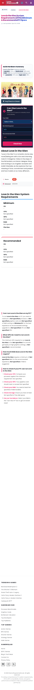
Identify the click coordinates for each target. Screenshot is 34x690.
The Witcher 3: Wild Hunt (9, 590)
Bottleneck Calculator (8, 615)
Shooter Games (6, 635)
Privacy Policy (5, 660)
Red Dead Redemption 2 (9, 587)
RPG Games (5, 632)
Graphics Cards (6, 612)
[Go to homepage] (13, 2)
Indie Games (5, 640)
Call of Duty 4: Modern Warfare (11, 598)
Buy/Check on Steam (11, 101)
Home (4, 9)
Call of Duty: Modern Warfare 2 (11, 595)
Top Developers (6, 618)
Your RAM (5, 118)
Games (13, 10)
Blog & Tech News (7, 654)
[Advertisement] (17, 45)
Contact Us (5, 657)
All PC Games (5, 651)
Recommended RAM (9, 133)
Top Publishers (6, 621)
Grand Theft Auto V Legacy (10, 592)
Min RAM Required (8, 126)
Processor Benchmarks (8, 609)
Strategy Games (6, 637)
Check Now (17, 144)
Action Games (6, 629)
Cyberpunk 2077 (6, 601)
